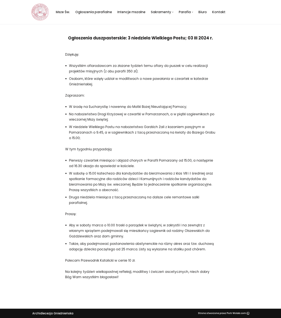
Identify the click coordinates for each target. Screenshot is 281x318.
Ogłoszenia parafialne (93, 12)
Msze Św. (63, 12)
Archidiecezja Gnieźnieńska (52, 313)
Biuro (202, 12)
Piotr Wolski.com (237, 313)
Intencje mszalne (131, 12)
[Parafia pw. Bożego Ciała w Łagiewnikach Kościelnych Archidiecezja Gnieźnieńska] (40, 12)
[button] (172, 12)
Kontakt (218, 12)
